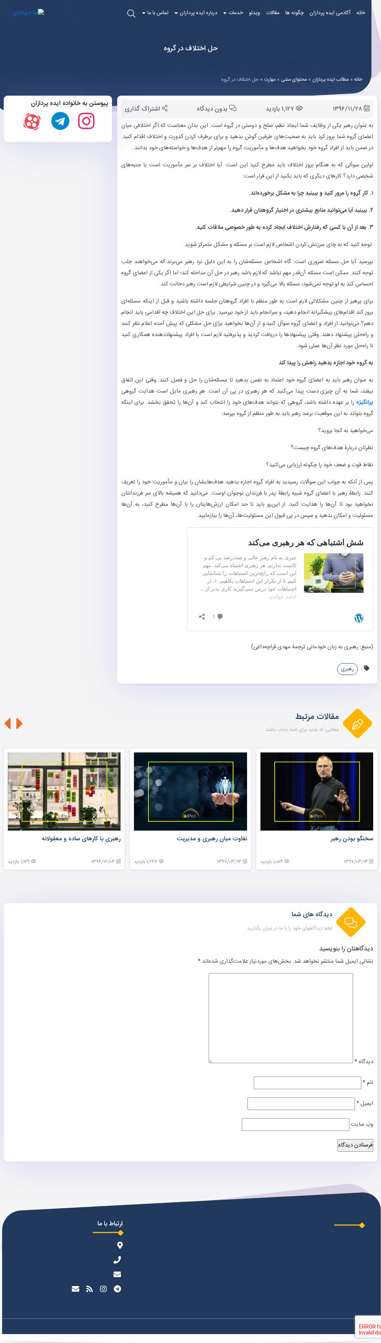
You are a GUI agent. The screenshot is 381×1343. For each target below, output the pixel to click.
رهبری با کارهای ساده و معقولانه (81, 839)
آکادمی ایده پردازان (330, 13)
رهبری (347, 669)
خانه (360, 13)
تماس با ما (158, 13)
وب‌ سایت (362, 1124)
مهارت (269, 80)
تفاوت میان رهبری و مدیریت (212, 839)
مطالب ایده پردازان (330, 80)
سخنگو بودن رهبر (352, 839)
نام (368, 1082)
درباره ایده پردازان (198, 13)
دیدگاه (364, 1062)
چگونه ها (294, 13)
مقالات (272, 13)
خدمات (235, 13)
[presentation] (19, 723)
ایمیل (364, 1103)
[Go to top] (190, 1338)
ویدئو (254, 13)
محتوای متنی (294, 80)
